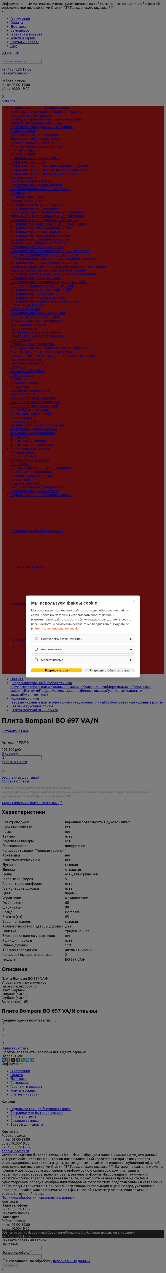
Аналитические (51, 649)
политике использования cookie (56, 628)
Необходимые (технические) (61, 638)
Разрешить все (56, 670)
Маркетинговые (52, 660)
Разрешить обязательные (109, 670)
